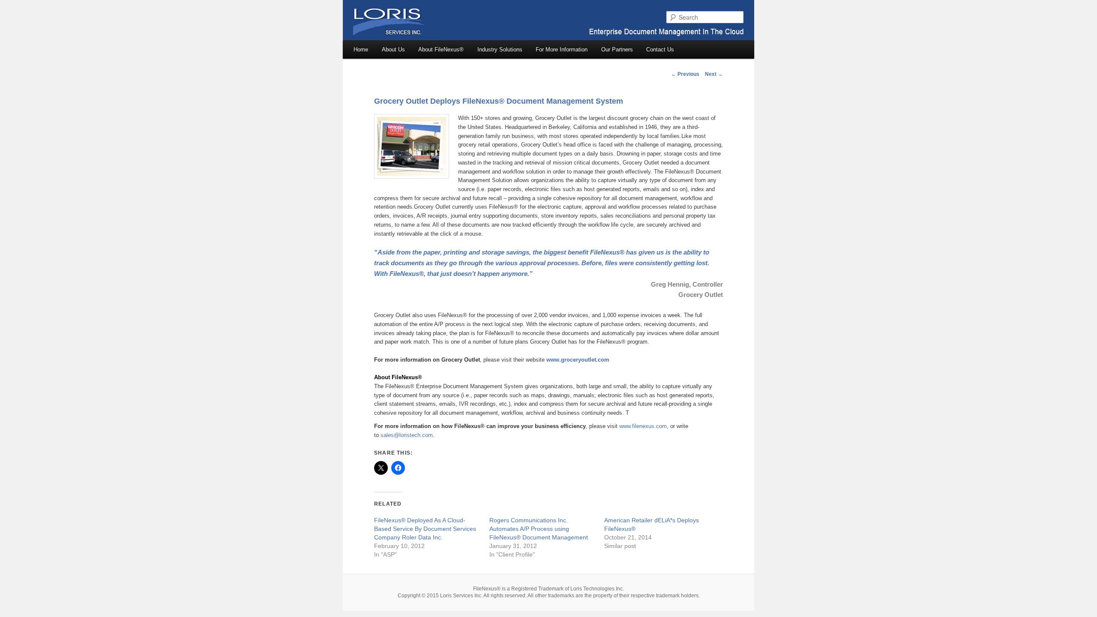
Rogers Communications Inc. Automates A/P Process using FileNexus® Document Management (538, 529)
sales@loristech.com (407, 435)
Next (714, 74)
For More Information (561, 49)
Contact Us (660, 49)
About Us (393, 49)
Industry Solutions (499, 49)
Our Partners (617, 49)
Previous (685, 74)
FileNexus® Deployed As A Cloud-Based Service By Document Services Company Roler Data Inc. (425, 529)
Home (361, 49)
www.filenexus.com (643, 426)
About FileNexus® (441, 49)
